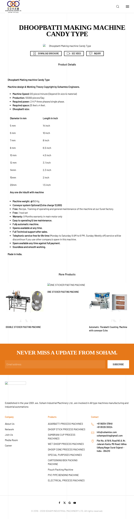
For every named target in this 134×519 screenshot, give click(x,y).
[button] (117, 6)
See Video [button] (76, 53)
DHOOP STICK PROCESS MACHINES (66, 429)
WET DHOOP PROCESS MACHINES (66, 443)
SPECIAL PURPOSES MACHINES (65, 454)
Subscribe (118, 364)
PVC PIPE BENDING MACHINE (63, 474)
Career (8, 445)
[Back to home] (13, 6)
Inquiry (97, 53)
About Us (9, 423)
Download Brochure (48, 53)
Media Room (11, 440)
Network (9, 429)
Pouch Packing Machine (60, 469)
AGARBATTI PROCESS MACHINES (65, 423)
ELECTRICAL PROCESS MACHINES (66, 480)
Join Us (9, 434)
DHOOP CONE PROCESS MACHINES (66, 449)
